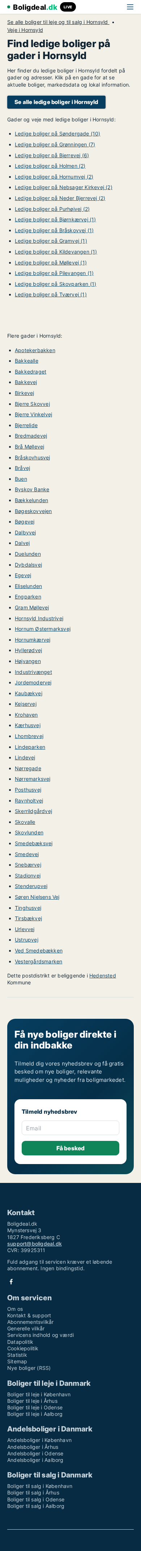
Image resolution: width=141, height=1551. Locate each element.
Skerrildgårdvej (33, 811)
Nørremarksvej (33, 779)
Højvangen (28, 661)
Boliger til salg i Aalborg (35, 1506)
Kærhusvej (27, 725)
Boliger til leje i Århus (32, 1401)
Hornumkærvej (32, 640)
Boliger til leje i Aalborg (35, 1414)
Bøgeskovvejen (33, 511)
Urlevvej (25, 929)
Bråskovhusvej (32, 457)
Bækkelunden (31, 500)
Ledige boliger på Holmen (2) (50, 166)
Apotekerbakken (35, 350)
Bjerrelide (26, 425)
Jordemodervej (33, 682)
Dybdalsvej (28, 565)
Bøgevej (24, 521)
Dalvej (22, 543)
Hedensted (102, 975)
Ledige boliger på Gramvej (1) (51, 241)
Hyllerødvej (28, 650)
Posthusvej (28, 790)
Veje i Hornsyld (25, 30)
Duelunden (28, 554)
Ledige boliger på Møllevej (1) (51, 262)
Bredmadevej (31, 436)
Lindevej (25, 757)
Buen (21, 479)
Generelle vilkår (25, 1328)
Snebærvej (28, 865)
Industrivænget (33, 672)
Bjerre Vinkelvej (33, 414)
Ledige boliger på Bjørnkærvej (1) (55, 219)
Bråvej (22, 468)
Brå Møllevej (29, 446)
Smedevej (27, 854)
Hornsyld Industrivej (39, 618)
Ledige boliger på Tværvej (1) (51, 294)
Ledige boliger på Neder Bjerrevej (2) (60, 198)
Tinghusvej (28, 908)
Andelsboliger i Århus (32, 1447)
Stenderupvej (31, 886)
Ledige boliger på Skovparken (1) (55, 284)
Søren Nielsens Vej (37, 897)
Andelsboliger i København (39, 1440)
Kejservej (26, 704)
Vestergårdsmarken (38, 961)
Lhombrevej (29, 736)
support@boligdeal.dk (34, 1244)
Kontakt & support (29, 1315)
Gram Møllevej (32, 607)
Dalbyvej (25, 532)
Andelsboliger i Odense (35, 1453)
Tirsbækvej (28, 918)
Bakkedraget (30, 371)
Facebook (11, 1281)
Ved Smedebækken (39, 950)
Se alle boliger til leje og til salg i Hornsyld (58, 22)
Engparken (28, 596)
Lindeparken (30, 747)
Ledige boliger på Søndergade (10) (58, 133)
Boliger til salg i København (40, 1486)
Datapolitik (20, 1342)
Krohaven (26, 715)
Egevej (23, 575)
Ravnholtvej (29, 800)
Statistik (17, 1355)
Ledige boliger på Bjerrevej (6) (52, 155)
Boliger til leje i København (39, 1394)
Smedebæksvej (33, 843)
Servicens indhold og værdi (40, 1335)
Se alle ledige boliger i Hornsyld (56, 102)
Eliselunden (28, 586)
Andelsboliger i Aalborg (35, 1460)
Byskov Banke (32, 489)
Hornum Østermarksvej (42, 629)
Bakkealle (26, 361)
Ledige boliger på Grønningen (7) (55, 144)
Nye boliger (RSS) (29, 1368)
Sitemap (17, 1361)
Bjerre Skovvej (32, 404)
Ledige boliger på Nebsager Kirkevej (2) (63, 187)
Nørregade (28, 768)
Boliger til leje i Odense (35, 1407)
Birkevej (24, 393)
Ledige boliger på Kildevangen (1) (56, 252)
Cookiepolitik (23, 1348)
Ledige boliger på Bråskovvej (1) (54, 230)
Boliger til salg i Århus (33, 1492)
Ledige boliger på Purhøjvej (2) (52, 209)
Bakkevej (26, 382)
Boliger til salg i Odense (35, 1499)
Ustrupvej (26, 940)
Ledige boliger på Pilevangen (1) (54, 273)
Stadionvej (27, 875)
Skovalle (25, 822)
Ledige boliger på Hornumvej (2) (54, 177)
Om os (15, 1309)
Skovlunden (29, 832)
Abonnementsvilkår (30, 1322)
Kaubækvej (28, 693)
